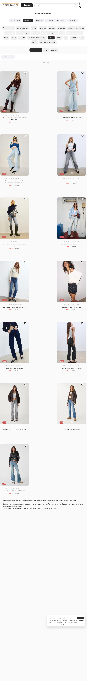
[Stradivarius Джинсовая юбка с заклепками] (71, 281)
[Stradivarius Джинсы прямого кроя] (71, 155)
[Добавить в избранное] (25, 73)
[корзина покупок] (80, 7)
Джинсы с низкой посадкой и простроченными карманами (14, 181)
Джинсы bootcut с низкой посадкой (14, 429)
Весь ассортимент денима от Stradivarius (42, 508)
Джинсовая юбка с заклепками (71, 307)
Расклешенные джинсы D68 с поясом (71, 244)
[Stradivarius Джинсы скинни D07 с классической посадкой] (14, 92)
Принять (80, 618)
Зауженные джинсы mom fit (14, 368)
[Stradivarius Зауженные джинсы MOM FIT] (14, 342)
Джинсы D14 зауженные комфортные (14, 307)
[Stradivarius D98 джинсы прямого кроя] (71, 403)
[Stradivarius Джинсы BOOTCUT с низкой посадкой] (14, 403)
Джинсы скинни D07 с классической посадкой (14, 118)
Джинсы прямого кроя (72, 181)
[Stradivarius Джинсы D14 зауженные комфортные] (14, 281)
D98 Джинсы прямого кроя (71, 429)
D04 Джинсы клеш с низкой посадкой (14, 490)
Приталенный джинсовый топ (71, 117)
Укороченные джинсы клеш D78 (71, 368)
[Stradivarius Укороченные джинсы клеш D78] (71, 342)
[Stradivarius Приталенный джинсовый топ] (71, 92)
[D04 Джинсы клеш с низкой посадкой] (14, 465)
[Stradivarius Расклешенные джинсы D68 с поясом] (71, 218)
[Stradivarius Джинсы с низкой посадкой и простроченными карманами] (14, 155)
